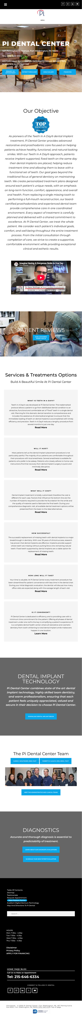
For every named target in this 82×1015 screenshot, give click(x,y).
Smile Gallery (48, 72)
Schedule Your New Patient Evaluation (41, 859)
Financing (68, 72)
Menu (43, 20)
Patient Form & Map (29, 72)
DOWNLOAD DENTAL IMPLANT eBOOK (41, 716)
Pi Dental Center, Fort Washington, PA (41, 12)
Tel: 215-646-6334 (23, 976)
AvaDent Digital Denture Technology (23, 903)
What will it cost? (41, 491)
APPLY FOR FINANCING (18, 953)
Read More (41, 427)
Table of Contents (15, 890)
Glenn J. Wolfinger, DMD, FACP (24, 761)
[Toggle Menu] (5, 5)
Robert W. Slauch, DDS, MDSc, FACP (55, 761)
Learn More (41, 633)
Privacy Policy (13, 950)
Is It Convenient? (41, 612)
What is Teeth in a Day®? (41, 401)
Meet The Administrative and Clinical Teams (41, 792)
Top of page (56, 1007)
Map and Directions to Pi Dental (21, 905)
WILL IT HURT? (41, 449)
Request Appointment (17, 898)
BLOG (23, 969)
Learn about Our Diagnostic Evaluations (41, 849)
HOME (10, 969)
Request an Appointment (10, 72)
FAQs (17, 969)
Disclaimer (11, 948)
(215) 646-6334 (44, 1007)
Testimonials (12, 895)
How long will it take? (41, 576)
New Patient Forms (17, 900)
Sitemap (10, 893)
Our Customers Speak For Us (41, 337)
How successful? (41, 533)
